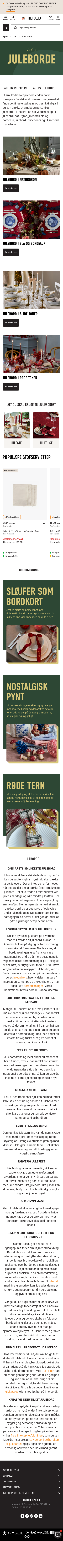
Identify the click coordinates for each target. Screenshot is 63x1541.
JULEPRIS (48, 1371)
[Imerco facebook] (22, 1516)
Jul (14, 36)
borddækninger (33, 986)
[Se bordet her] (31, 157)
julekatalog (12, 1391)
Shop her (10, 9)
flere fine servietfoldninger (27, 1435)
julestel (53, 1281)
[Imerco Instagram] (27, 1516)
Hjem (5, 36)
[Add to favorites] (44, 523)
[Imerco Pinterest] (36, 1516)
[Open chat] (6, 27)
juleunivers (20, 977)
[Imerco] (31, 18)
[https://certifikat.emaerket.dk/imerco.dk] (27, 1536)
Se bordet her (11, 188)
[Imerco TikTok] (31, 1516)
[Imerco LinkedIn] (40, 1516)
